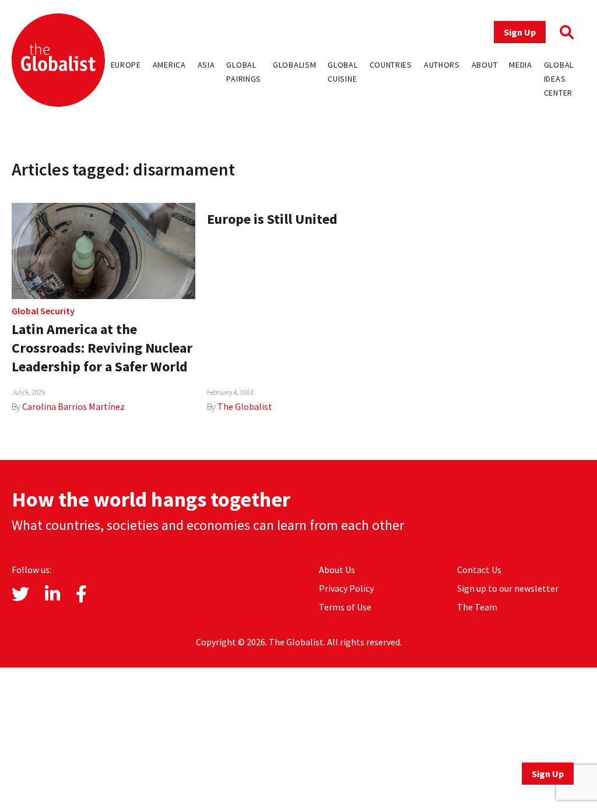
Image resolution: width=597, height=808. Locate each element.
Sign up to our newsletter (508, 588)
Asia (206, 64)
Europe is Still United (272, 219)
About (485, 64)
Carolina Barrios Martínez (73, 406)
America (169, 64)
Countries (391, 64)
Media (520, 64)
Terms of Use (345, 607)
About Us (337, 569)
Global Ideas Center (559, 78)
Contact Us (479, 569)
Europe (126, 64)
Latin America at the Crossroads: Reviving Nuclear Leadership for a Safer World (102, 347)
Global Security (43, 311)
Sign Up (520, 32)
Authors (442, 64)
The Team (477, 607)
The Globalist (244, 406)
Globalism (294, 64)
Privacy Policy (346, 588)
